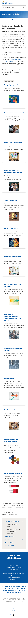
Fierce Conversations (11, 228)
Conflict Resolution (10, 200)
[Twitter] (13, 615)
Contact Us (14, 608)
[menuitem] (13, 521)
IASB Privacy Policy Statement (14, 606)
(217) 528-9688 (14, 569)
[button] (25, 3)
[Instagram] (17, 615)
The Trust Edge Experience (13, 473)
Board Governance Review (13, 142)
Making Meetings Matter (12, 256)
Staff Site (15, 610)
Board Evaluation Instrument (14, 113)
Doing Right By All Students (13, 85)
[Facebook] (9, 615)
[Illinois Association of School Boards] (8, 2)
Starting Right (9, 378)
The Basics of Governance (13, 410)
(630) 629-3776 (14, 579)
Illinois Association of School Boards (14, 556)
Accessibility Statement (14, 604)
